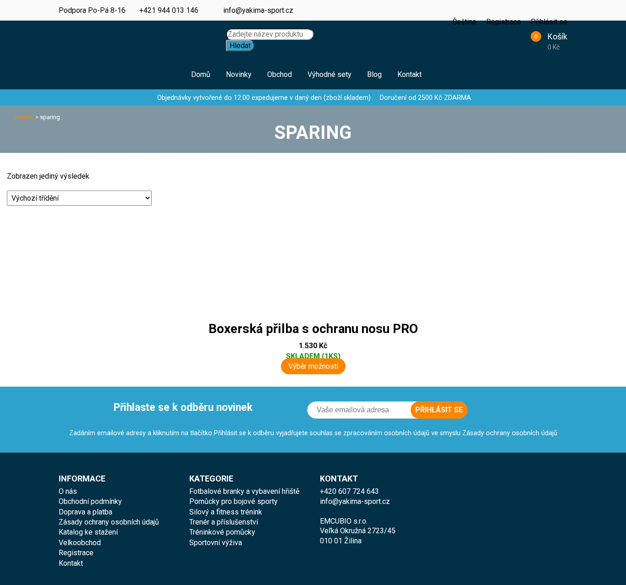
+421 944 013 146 (168, 10)
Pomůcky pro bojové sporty (233, 501)
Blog (374, 74)
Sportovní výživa (215, 542)
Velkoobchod (80, 542)
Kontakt (409, 74)
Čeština (438, 16)
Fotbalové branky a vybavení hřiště (244, 491)
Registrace (76, 552)
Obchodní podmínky (90, 501)
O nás (68, 491)
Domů (200, 74)
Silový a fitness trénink (225, 512)
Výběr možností (313, 366)
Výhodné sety (329, 74)
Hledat (240, 45)
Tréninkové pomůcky (222, 532)
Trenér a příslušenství (223, 522)
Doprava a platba (85, 512)
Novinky (239, 74)
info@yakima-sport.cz (258, 10)
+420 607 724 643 (349, 491)
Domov (24, 117)
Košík (557, 36)
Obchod (279, 74)
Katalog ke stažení (88, 532)
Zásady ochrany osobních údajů (109, 522)
